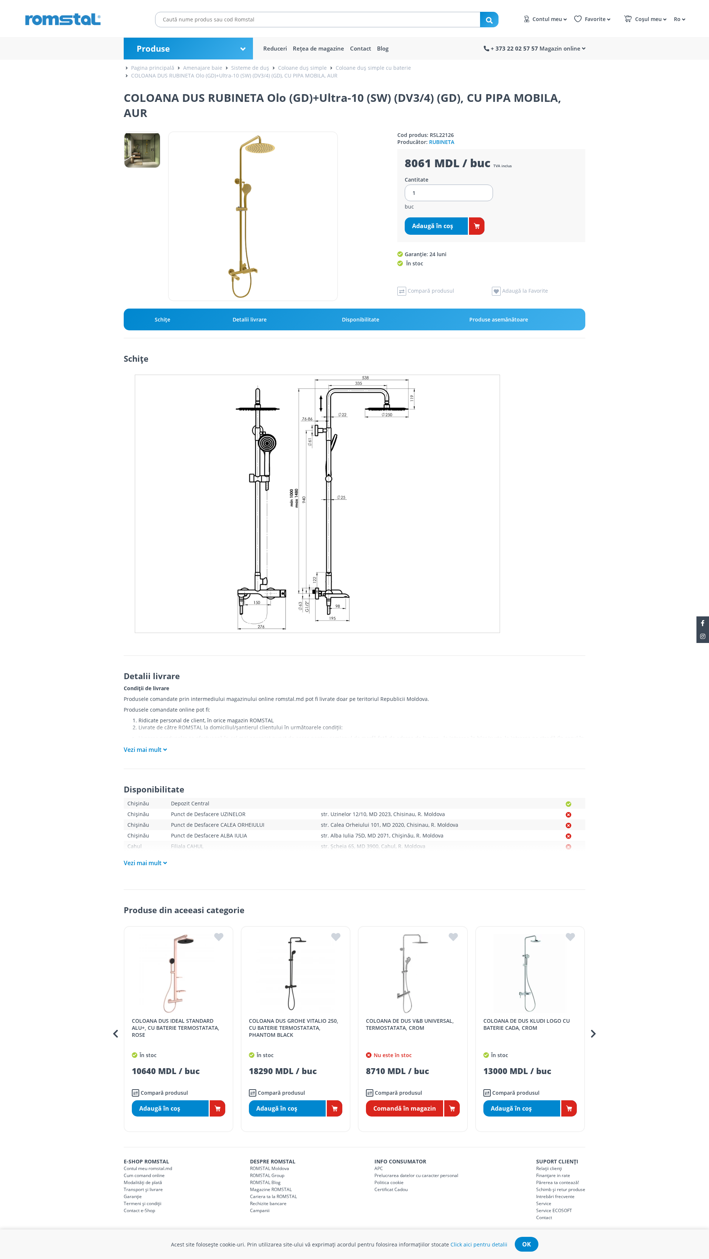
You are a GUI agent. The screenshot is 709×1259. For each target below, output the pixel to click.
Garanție (133, 1196)
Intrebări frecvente (555, 1196)
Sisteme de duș (250, 67)
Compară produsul (163, 1092)
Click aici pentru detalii (479, 1244)
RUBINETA (441, 141)
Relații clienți (549, 1168)
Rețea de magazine (318, 48)
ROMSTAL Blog (265, 1182)
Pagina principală (152, 67)
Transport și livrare (143, 1189)
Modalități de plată (143, 1182)
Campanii (260, 1210)
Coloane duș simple (302, 67)
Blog (382, 48)
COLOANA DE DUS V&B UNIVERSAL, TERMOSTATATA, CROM (410, 1024)
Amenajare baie (202, 67)
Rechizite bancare (268, 1203)
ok (526, 1244)
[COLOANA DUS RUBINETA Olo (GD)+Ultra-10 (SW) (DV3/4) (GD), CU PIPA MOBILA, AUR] (253, 216)
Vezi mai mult (142, 750)
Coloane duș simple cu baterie (373, 67)
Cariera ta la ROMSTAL (273, 1196)
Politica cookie (389, 1182)
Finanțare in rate (553, 1175)
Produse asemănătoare (498, 319)
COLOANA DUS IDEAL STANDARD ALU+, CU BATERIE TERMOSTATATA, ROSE (175, 1027)
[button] (678, 18)
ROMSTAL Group (267, 1175)
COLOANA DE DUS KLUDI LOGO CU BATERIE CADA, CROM (526, 1024)
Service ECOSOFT (554, 1210)
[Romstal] (77, 17)
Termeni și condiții (142, 1203)
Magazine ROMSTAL (271, 1189)
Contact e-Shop (139, 1210)
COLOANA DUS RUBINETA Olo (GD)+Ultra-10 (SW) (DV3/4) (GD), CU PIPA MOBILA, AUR (234, 75)
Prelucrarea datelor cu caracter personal (416, 1175)
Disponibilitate (360, 319)
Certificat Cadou (391, 1189)
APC (378, 1168)
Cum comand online (144, 1175)
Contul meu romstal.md (148, 1168)
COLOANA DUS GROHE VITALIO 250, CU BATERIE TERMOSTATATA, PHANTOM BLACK (293, 1027)
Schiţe (162, 319)
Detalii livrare (250, 319)
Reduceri (275, 48)
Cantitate (416, 180)
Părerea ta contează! (557, 1182)
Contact (360, 48)
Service (543, 1203)
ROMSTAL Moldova (269, 1168)
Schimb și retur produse (560, 1189)
